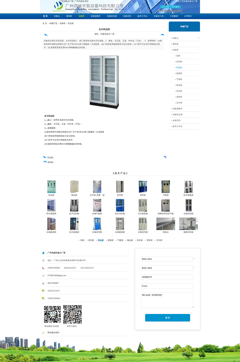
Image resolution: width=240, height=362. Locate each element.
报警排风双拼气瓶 (166, 214)
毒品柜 (74, 195)
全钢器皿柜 (51, 232)
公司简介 (188, 16)
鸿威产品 (53, 23)
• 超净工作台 (176, 126)
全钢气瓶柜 (97, 214)
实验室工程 (159, 16)
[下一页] (162, 35)
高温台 (166, 232)
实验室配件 (96, 16)
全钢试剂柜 (189, 214)
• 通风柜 (174, 44)
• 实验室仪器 (176, 114)
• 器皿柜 (178, 73)
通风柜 (69, 16)
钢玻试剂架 (189, 232)
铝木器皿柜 (189, 195)
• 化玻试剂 (175, 120)
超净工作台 (142, 16)
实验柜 (63, 23)
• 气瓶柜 (178, 79)
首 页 (44, 23)
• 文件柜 (178, 103)
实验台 (57, 16)
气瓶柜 (166, 195)
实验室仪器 (112, 16)
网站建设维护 (54, 332)
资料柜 (50, 162)
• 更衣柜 (178, 91)
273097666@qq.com (57, 275)
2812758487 (53, 283)
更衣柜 (120, 195)
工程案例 (174, 16)
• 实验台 (185, 38)
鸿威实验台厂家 (107, 34)
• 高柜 (177, 56)
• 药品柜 (178, 67)
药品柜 (71, 23)
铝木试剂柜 (74, 214)
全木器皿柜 (143, 214)
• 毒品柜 (178, 85)
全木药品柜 (104, 29)
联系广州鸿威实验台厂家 (187, 1)
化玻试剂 (127, 16)
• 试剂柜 (178, 62)
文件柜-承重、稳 (97, 195)
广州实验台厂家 (66, 1)
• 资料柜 (178, 97)
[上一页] (46, 35)
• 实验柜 (185, 50)
